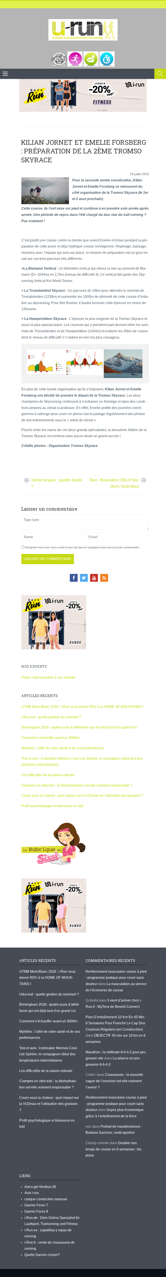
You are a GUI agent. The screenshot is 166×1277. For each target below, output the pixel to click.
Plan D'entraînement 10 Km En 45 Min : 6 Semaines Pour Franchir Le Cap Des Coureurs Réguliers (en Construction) (116, 1023)
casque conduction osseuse (45, 1199)
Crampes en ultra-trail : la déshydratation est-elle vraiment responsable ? (76, 785)
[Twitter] (84, 578)
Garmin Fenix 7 (36, 1205)
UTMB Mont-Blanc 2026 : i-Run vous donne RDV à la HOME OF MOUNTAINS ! (82, 707)
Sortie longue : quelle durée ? (56, 483)
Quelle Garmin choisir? (42, 1255)
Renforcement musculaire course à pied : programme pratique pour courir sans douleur (116, 978)
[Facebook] (74, 578)
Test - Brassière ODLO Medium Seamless (114, 483)
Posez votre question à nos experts (48, 677)
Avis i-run (31, 1193)
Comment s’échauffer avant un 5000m (50, 737)
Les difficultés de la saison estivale (48, 775)
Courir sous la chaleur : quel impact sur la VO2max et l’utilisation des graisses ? (82, 795)
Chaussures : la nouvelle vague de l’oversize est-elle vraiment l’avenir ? (114, 1081)
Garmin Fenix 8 (36, 1211)
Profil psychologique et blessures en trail (52, 806)
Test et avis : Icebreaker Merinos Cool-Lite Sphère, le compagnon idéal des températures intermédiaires (48, 1054)
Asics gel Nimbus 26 (40, 1187)
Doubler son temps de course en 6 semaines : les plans (113, 1149)
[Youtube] (94, 578)
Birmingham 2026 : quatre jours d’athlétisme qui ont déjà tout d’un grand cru (79, 727)
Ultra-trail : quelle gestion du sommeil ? (51, 717)
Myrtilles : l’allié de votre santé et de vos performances (63, 748)
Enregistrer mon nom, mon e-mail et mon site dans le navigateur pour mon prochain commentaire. (82, 547)
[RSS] (104, 578)
